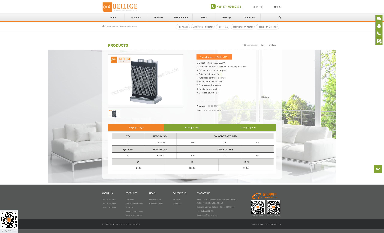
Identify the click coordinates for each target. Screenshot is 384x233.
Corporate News (156, 203)
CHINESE (257, 7)
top (378, 169)
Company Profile (109, 199)
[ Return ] (265, 97)
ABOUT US (107, 193)
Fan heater (183, 27)
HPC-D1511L (214, 106)
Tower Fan (223, 27)
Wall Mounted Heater (203, 27)
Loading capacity (248, 127)
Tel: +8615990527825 (205, 211)
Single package (136, 127)
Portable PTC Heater (268, 27)
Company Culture (109, 203)
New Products (181, 17)
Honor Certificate (109, 207)
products (272, 45)
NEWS (152, 193)
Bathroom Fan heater (242, 27)
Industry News (155, 199)
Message (226, 17)
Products (158, 17)
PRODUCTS (131, 193)
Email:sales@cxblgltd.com (207, 215)
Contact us (249, 17)
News (204, 17)
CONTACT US (179, 193)
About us (136, 17)
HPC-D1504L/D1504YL (215, 110)
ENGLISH (277, 7)
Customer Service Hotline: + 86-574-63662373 (215, 207)
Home (113, 17)
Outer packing (192, 127)
